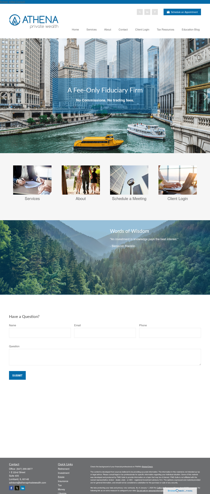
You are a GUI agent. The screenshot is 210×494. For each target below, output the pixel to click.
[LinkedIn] (147, 12)
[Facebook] (155, 12)
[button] (75, 29)
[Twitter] (140, 12)
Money (61, 489)
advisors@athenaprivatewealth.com (27, 482)
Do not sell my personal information (151, 490)
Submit (17, 375)
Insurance (63, 481)
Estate (61, 477)
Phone (143, 325)
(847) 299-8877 (24, 468)
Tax (60, 485)
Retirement (63, 468)
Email (77, 325)
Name (12, 325)
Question (14, 346)
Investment (63, 472)
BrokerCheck (147, 466)
